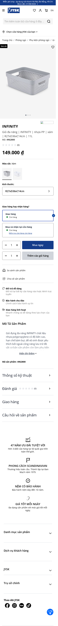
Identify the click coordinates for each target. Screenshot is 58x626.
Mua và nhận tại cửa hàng (18, 227)
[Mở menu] (3, 10)
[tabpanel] (28, 81)
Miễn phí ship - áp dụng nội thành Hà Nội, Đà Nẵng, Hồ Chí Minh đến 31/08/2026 (28, 2)
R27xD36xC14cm (14, 191)
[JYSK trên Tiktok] (28, 605)
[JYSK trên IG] (14, 605)
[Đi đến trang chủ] (14, 10)
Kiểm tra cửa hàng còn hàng (20, 233)
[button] (9, 145)
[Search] (49, 21)
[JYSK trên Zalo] (21, 605)
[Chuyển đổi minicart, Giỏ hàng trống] (46, 10)
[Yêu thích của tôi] (34, 10)
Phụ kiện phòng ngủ (39, 40)
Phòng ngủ (20, 40)
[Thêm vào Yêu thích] (53, 47)
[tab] (25, 115)
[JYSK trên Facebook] (7, 605)
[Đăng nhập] (40, 10)
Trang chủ (7, 40)
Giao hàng (11, 214)
